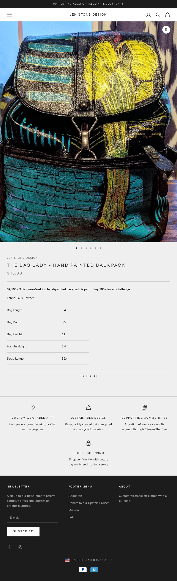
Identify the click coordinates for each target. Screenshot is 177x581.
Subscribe (23, 531)
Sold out (88, 376)
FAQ (71, 517)
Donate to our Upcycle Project (88, 503)
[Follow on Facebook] (9, 547)
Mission (73, 510)
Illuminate (96, 3)
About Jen (75, 496)
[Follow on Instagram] (20, 547)
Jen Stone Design (22, 257)
